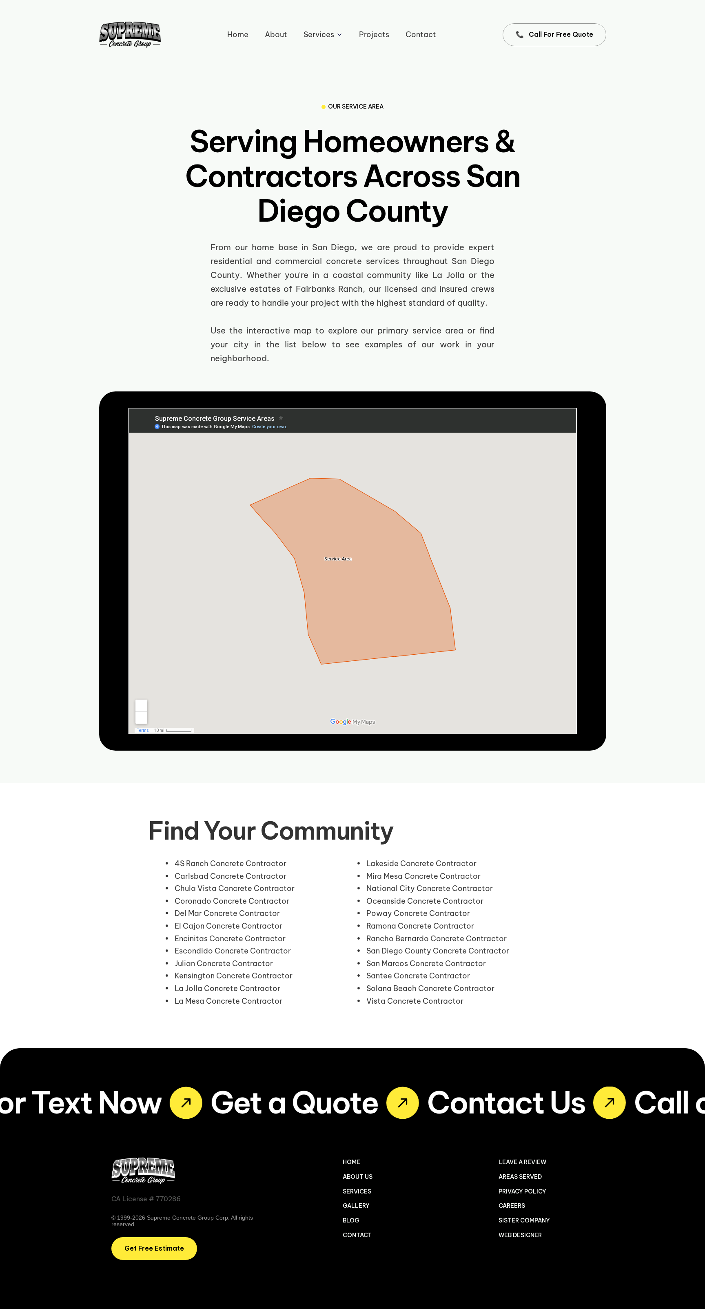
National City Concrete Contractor (429, 888)
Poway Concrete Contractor (418, 913)
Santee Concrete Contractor (418, 975)
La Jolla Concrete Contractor (227, 988)
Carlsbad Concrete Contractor (230, 876)
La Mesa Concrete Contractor (228, 1001)
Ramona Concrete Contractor (420, 926)
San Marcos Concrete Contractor (426, 963)
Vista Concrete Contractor (414, 1001)
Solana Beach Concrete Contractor (430, 988)
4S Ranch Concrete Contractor (230, 863)
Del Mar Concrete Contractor (227, 913)
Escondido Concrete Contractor (233, 951)
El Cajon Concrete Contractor (228, 926)
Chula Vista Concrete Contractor (235, 888)
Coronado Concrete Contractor (232, 901)
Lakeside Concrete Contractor (421, 863)
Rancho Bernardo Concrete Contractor (436, 938)
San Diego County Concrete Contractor (437, 951)
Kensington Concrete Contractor (234, 975)
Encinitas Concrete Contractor (230, 938)
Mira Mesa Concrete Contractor (423, 876)
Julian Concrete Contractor (224, 963)
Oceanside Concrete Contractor (424, 901)
